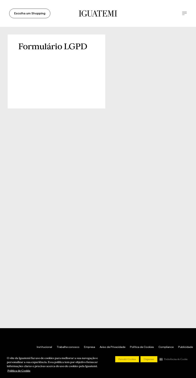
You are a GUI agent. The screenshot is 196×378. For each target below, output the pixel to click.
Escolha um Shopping (29, 13)
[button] (173, 359)
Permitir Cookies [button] (127, 359)
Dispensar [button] (149, 359)
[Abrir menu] (184, 13)
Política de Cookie (18, 370)
